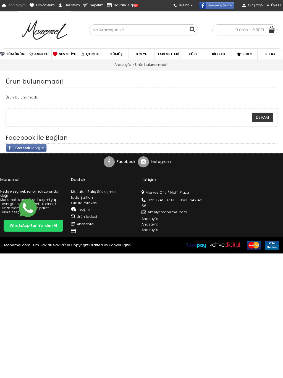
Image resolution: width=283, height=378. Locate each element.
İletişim (84, 209)
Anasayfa (122, 64)
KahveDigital (120, 245)
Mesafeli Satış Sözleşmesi (94, 191)
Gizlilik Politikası (84, 203)
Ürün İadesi (87, 216)
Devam (262, 117)
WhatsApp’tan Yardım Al (33, 225)
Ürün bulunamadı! (151, 64)
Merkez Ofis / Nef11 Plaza (167, 192)
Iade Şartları (82, 197)
